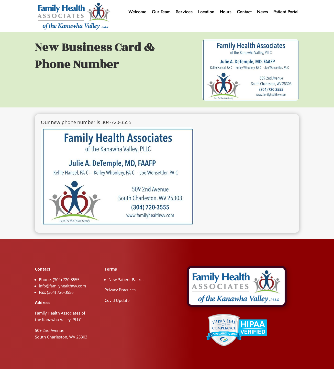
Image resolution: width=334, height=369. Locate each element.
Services (184, 12)
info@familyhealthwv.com (62, 286)
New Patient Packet (126, 279)
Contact (244, 12)
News (262, 12)
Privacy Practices (120, 290)
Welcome (137, 12)
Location (206, 12)
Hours (226, 12)
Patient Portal (285, 12)
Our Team (161, 12)
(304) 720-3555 (66, 279)
